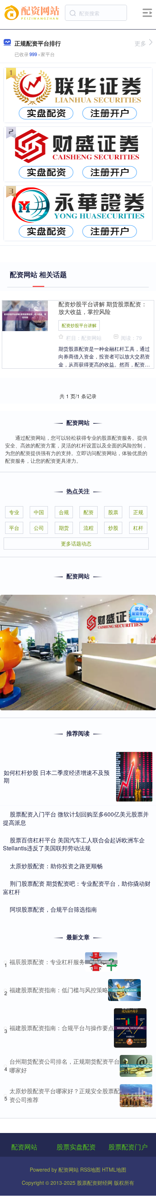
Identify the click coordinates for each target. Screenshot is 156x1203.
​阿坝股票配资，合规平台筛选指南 (53, 909)
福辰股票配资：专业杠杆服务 (47, 962)
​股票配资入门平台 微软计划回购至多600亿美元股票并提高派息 (76, 818)
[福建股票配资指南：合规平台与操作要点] (130, 1028)
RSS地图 (90, 1169)
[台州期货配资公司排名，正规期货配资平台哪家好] (136, 1066)
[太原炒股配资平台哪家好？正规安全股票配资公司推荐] (136, 1095)
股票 (113, 512)
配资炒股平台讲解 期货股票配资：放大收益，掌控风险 (102, 308)
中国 (39, 512)
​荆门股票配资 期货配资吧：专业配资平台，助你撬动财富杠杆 (77, 887)
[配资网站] (33, 12)
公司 (39, 527)
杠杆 (138, 527)
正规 (138, 512)
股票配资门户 (128, 1146)
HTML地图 (114, 1169)
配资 (88, 512)
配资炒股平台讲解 (79, 325)
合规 (64, 512)
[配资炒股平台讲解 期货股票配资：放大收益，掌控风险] (25, 315)
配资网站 (24, 1146)
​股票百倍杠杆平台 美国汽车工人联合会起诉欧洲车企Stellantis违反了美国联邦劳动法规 (74, 844)
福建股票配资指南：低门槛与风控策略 (58, 990)
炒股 (113, 527)
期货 (64, 527)
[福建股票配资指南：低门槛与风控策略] (124, 990)
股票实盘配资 (76, 1146)
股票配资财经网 (94, 1182)
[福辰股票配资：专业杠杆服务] (101, 962)
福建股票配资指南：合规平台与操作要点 (61, 1028)
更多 (140, 43)
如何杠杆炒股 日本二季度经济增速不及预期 (57, 776)
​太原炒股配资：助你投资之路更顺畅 (56, 866)
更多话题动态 (76, 543)
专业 (14, 512)
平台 (14, 527)
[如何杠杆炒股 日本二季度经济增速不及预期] (134, 777)
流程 (88, 527)
